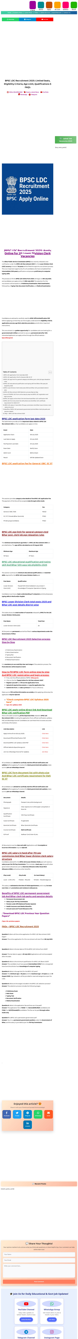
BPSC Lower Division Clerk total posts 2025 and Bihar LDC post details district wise (26, 389)
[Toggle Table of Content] (49, 372)
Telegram (28, 19)
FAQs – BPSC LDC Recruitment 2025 (15, 414)
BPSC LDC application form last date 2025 (16, 375)
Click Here (45, 733)
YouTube (45, 19)
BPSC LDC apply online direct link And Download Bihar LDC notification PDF (26, 399)
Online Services (45, 12)
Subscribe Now (26, 1319)
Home (9, 12)
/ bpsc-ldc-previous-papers (11, 921)
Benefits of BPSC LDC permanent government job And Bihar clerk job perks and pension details (27, 410)
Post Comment (39, 1281)
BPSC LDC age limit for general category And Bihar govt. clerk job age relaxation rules (27, 380)
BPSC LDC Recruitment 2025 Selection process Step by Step (21, 392)
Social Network (57, 12)
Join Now (45, 752)
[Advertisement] (27, 41)
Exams (28, 92)
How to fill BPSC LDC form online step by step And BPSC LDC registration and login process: (26, 395)
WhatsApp (11, 19)
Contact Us (67, 12)
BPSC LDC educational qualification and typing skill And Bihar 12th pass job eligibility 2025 (26, 385)
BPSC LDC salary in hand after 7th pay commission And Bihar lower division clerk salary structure (28, 406)
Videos (36, 12)
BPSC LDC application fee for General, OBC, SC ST (18, 377)
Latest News (28, 12)
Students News (18, 12)
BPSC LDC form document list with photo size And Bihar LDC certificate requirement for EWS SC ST (24, 402)
